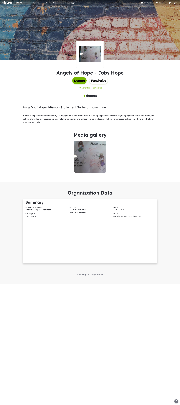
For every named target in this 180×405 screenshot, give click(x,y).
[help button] (176, 401)
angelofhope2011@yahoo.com (127, 216)
